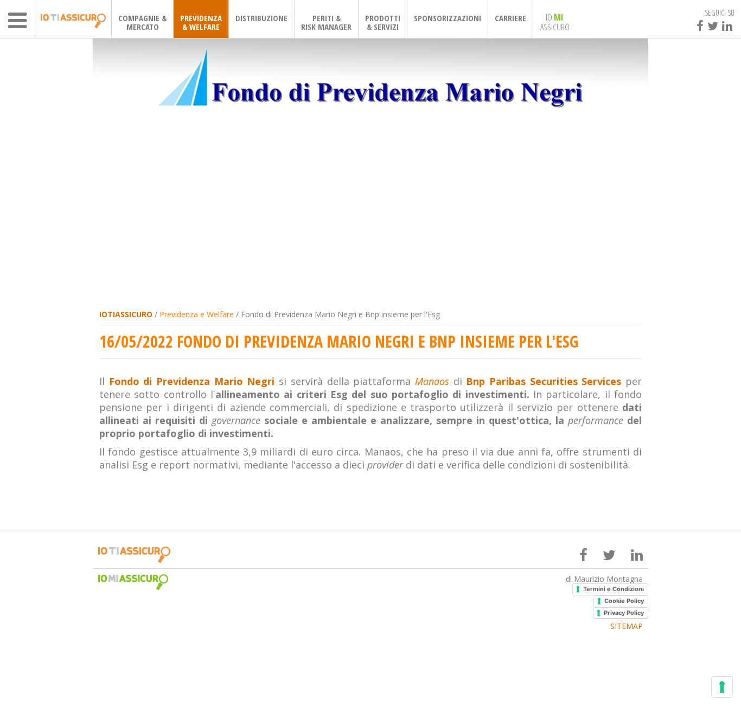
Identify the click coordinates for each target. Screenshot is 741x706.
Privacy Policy (624, 613)
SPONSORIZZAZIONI (447, 17)
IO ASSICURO (555, 21)
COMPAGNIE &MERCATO (142, 22)
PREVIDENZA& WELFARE (201, 22)
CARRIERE (510, 17)
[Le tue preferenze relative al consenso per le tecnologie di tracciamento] (722, 687)
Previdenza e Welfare (196, 314)
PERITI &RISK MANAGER (326, 22)
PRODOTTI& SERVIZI (382, 22)
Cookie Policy (624, 601)
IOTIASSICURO (125, 314)
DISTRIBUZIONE (261, 17)
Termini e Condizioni (613, 589)
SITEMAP (626, 626)
